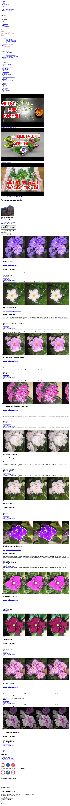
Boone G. (8, 278)
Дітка (6, 224)
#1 (3, 258)
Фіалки (2, 768)
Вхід (5, 31)
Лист (6, 221)
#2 (4, 636)
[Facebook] (8, 767)
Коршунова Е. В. (7, 471)
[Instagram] (13, 767)
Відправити (3, 787)
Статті (4, 45)
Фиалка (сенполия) (6, 279)
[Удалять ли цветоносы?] (22, 160)
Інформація (6, 38)
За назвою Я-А (8, 233)
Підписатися (3, 799)
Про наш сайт (9, 39)
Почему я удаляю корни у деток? (8, 127)
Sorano (5, 652)
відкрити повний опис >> (9, 280)
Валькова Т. (6, 326)
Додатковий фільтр (6, 234)
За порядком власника (10, 227)
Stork (4, 278)
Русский (6, 12)
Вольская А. (6, 610)
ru (3, 21)
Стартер (7, 225)
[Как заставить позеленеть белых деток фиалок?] (22, 195)
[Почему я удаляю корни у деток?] (22, 126)
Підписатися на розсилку (9, 10)
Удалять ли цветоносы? (6, 162)
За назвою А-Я (8, 231)
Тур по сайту (6, 46)
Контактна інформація (11, 41)
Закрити (8, 787)
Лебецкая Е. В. (7, 424)
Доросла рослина (9, 226)
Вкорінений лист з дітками (11, 222)
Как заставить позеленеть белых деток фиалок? (12, 196)
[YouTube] (3, 767)
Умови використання (11, 40)
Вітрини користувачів (8, 44)
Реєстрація (5, 751)
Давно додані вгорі (9, 230)
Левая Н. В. (6, 375)
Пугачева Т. (6, 701)
